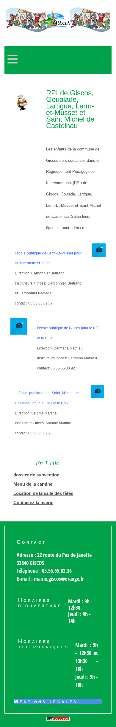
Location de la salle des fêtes (43, 493)
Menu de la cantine (32, 484)
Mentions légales (46, 701)
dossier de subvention (36, 475)
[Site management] (58, 719)
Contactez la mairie (33, 502)
